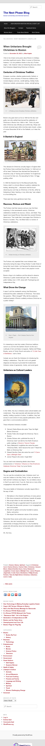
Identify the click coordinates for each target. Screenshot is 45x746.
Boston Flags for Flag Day (12, 625)
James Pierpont (35, 571)
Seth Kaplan (10, 663)
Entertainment (8, 644)
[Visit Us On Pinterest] (16, 596)
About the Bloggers (9, 28)
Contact (20, 28)
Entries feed (7, 720)
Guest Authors (8, 660)
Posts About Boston (23, 32)
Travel (8, 688)
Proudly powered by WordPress (22, 735)
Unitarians (33, 575)
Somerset (6, 693)
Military (8, 683)
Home (6, 23)
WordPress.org (8, 724)
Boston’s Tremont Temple (26, 443)
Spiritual (22, 565)
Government (7, 658)
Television (9, 653)
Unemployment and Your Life (13, 622)
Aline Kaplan (28, 53)
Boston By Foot (11, 635)
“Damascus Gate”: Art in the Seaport (15, 615)
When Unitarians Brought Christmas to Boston (17, 48)
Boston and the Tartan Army (12, 620)
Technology (10, 642)
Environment (7, 656)
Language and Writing (13, 681)
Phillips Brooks (33, 573)
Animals (8, 672)
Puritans (6, 575)
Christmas (31, 567)
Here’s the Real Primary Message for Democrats (19, 608)
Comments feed (8, 722)
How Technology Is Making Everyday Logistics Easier (21, 604)
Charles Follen (22, 567)
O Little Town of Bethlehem (19, 573)
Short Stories (36, 32)
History (16, 565)
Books (8, 646)
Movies (8, 649)
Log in (5, 717)
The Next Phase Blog (16, 12)
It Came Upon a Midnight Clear (20, 571)
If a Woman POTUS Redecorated (14, 611)
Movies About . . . (9, 32)
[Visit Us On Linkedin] (19, 596)
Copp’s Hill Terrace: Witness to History (16, 606)
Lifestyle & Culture (9, 669)
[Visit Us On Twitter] (12, 596)
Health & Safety (8, 667)
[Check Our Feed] (9, 596)
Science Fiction (11, 651)
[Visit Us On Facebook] (5, 596)
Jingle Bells (7, 573)
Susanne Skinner (11, 665)
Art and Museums (12, 674)
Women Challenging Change (15, 690)
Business (6, 640)
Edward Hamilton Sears (15, 569)
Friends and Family (12, 679)
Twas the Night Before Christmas (19, 575)
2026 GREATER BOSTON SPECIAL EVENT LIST (25, 23)
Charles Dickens (12, 567)
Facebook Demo (31, 28)
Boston (11, 565)
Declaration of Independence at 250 (15, 618)
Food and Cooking (12, 676)
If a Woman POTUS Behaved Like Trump (17, 613)
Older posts (7, 584)
